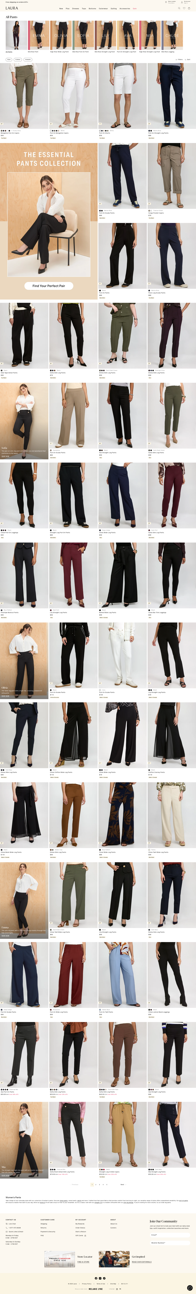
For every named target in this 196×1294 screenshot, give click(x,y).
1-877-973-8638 (15, 1228)
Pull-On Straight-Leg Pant (126, 52)
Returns (43, 1228)
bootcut (42, 1202)
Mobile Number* (158, 1243)
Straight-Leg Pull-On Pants (60, 532)
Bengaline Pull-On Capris (10, 133)
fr (120, 1289)
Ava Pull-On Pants (7, 1092)
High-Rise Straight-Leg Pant (149, 52)
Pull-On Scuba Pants (107, 213)
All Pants (9, 52)
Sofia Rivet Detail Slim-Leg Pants (62, 1172)
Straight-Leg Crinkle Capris (109, 1172)
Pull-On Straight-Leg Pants (158, 133)
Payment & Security (48, 1231)
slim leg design (128, 1202)
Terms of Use (101, 1283)
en (117, 1289)
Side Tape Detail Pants (9, 373)
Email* (154, 1235)
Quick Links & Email (16, 1231)
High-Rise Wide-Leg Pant (59, 52)
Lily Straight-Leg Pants (58, 612)
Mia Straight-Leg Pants (157, 1172)
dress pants (64, 1200)
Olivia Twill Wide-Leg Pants (158, 852)
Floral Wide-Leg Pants (107, 852)
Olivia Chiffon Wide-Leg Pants (61, 772)
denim (79, 1200)
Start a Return (81, 1231)
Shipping (44, 1224)
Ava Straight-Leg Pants (107, 452)
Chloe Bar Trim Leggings (157, 612)
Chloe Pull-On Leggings (9, 532)
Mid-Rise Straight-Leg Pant (105, 52)
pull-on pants (183, 1200)
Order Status (80, 1228)
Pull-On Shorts (104, 133)
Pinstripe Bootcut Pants (9, 612)
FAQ (42, 1235)
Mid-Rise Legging (167, 52)
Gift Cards (79, 1235)
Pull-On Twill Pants (106, 1012)
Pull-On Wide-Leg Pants (59, 1012)
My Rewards (80, 1224)
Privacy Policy (86, 1283)
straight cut (98, 1202)
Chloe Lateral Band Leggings (159, 1012)
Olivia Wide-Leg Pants (107, 532)
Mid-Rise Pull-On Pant (80, 52)
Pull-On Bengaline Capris (59, 133)
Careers (113, 1228)
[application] (190, 1288)
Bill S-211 (124, 1283)
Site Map (113, 1283)
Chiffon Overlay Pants (156, 772)
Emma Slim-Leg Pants (107, 373)
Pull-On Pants (104, 293)
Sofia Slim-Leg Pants (58, 373)
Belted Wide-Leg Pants (107, 612)
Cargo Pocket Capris (156, 213)
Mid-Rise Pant (33, 52)
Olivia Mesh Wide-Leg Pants (11, 852)
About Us (113, 1224)
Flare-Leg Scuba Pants (156, 293)
